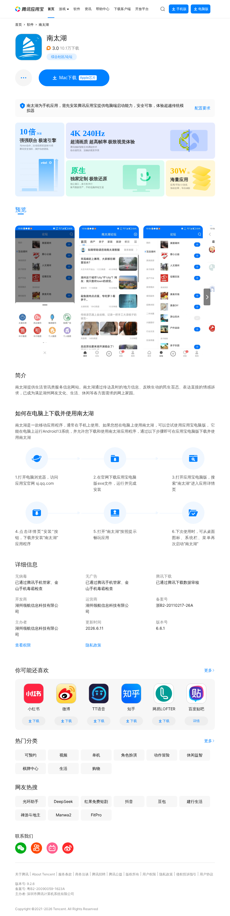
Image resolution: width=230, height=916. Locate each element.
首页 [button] (18, 24)
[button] (29, 9)
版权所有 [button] (132, 874)
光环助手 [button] (30, 801)
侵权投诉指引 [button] (186, 874)
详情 (196, 721)
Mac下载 (77, 77)
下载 (36, 721)
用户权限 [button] (149, 874)
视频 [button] (63, 755)
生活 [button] (63, 768)
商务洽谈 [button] (82, 874)
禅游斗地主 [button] (30, 814)
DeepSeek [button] (63, 801)
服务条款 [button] (65, 874)
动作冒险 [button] (162, 755)
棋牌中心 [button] (30, 768)
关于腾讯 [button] (22, 874)
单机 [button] (96, 755)
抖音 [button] (129, 801)
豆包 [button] (162, 801)
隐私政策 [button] (93, 645)
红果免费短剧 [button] (96, 801)
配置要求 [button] (202, 108)
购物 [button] (96, 768)
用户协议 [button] (206, 874)
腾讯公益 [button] (115, 874)
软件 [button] (30, 24)
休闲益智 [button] (195, 755)
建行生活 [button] (195, 801)
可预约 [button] (30, 755)
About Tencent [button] (43, 874)
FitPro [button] (96, 814)
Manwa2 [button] (63, 814)
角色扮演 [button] (129, 755)
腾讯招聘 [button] (98, 874)
